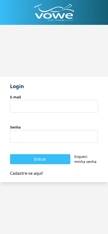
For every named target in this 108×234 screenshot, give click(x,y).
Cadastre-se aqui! (26, 173)
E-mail (15, 97)
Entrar (40, 159)
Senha (15, 127)
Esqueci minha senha (85, 159)
